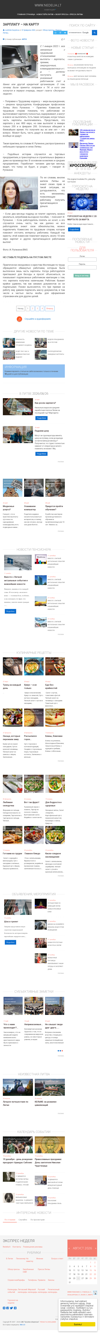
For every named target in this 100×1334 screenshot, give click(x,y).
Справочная (13, 1280)
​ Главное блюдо (32, 853)
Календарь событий (15, 1139)
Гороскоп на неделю (81, 196)
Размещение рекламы (32, 1247)
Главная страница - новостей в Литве (35, 14)
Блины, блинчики (53, 736)
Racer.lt (84, 1295)
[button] (7, 1013)
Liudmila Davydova (12, 30)
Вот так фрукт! (31, 802)
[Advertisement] (50, 469)
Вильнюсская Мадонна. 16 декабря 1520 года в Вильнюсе (24, 1200)
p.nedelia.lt (86, 1292)
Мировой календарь (48, 1141)
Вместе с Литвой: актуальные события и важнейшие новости (16, 580)
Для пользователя (82, 249)
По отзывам (9, 1219)
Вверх (90, 1295)
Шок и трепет (11, 921)
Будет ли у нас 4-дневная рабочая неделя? (23, 354)
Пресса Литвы (76, 14)
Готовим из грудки (12, 853)
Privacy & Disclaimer (48, 1322)
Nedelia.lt (6, 1247)
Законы (51, 1280)
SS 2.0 (23, 1325)
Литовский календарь (17, 1141)
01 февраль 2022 (28, 30)
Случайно (23, 1219)
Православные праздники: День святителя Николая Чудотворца (48, 1162)
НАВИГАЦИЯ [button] (49, 10)
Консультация (12, 400)
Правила (41, 1280)
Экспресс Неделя (10, 659)
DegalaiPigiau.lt (73, 1295)
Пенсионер (11, 557)
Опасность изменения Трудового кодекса (24, 342)
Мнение (39, 1259)
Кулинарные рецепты (12, 662)
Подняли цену (42, 431)
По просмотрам (37, 1219)
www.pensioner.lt (74, 1292)
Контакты (17, 1247)
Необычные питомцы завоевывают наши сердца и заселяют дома (55, 963)
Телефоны (32, 1280)
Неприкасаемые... (33, 1024)
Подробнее (41, 418)
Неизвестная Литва (15, 1081)
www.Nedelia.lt (48, 4)
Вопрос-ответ (57, 1259)
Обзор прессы (61, 14)
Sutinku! (78, 1324)
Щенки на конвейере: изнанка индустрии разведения (56, 927)
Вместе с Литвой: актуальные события (17, 561)
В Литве (9, 1259)
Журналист (10, 403)
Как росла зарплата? (45, 403)
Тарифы (21, 1280)
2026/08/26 (40, 393)
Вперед (49, 308)
